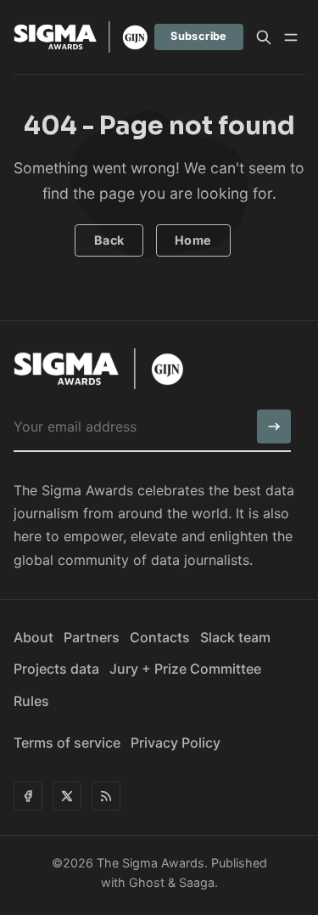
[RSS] (106, 796)
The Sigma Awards (150, 863)
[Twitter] (67, 796)
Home (193, 240)
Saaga (197, 882)
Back (109, 240)
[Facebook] (28, 796)
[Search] (263, 37)
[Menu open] (290, 37)
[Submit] (274, 426)
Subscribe (198, 36)
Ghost (147, 882)
